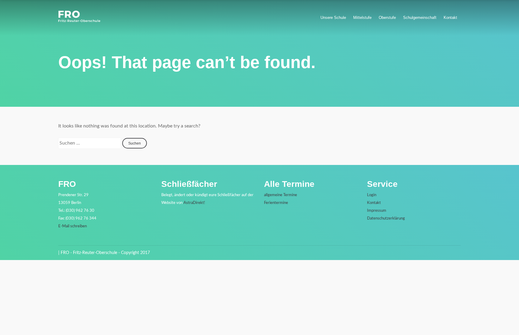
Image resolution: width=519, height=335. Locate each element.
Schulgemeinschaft (419, 17)
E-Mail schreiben (72, 226)
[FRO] (79, 20)
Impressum (376, 211)
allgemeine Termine (280, 195)
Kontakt (450, 17)
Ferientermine (276, 203)
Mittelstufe (362, 17)
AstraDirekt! (194, 203)
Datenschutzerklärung (386, 218)
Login (371, 195)
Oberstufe (387, 17)
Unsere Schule (333, 17)
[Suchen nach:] (90, 143)
